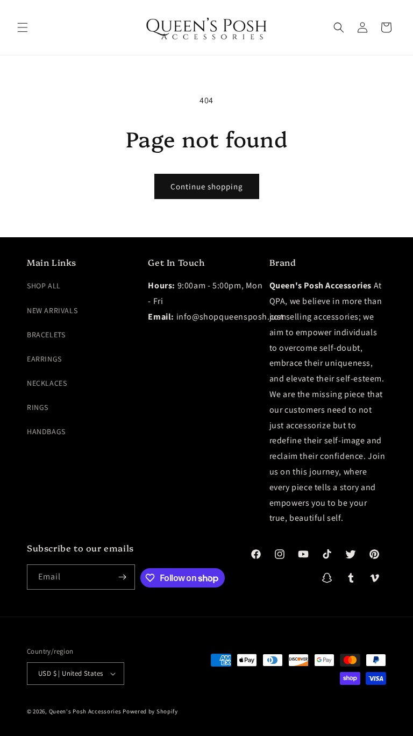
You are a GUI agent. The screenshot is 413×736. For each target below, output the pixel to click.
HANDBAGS (46, 431)
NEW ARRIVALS (52, 310)
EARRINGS (44, 359)
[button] (22, 27)
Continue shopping (206, 186)
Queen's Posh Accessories (85, 711)
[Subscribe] (122, 577)
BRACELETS (46, 334)
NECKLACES (47, 383)
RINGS (37, 407)
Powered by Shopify (150, 711)
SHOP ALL (44, 286)
